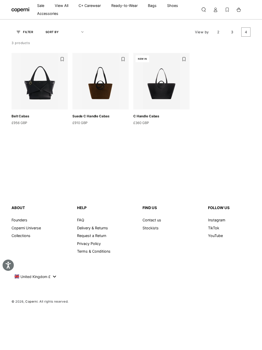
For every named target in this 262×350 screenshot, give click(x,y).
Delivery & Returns (92, 228)
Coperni (31, 301)
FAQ (80, 220)
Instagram (216, 220)
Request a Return (91, 235)
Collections (21, 235)
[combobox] (35, 276)
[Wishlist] (227, 10)
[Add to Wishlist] (62, 59)
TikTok (213, 228)
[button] (204, 10)
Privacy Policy (89, 243)
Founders (19, 220)
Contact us (152, 220)
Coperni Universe (26, 228)
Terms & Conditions (94, 251)
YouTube (215, 235)
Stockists (151, 228)
